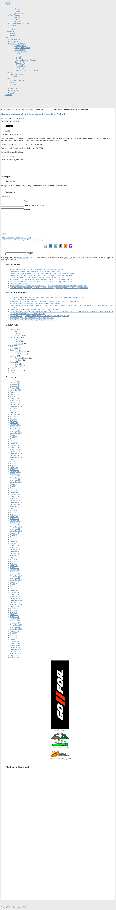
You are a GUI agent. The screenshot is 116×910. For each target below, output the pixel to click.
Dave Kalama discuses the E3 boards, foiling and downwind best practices (36, 277)
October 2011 (15, 553)
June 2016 (13, 439)
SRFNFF (17, 58)
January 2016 (15, 449)
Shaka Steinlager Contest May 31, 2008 (16, 238)
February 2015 (15, 472)
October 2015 (15, 455)
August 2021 (14, 392)
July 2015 (13, 461)
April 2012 (14, 541)
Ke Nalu (17, 54)
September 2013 (16, 506)
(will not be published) (34, 205)
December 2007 (15, 647)
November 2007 (16, 649)
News (7, 37)
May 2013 (13, 515)
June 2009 (13, 611)
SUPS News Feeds (21, 64)
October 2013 (15, 504)
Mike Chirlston (15, 301)
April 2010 (14, 590)
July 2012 (13, 535)
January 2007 (15, 658)
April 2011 (14, 566)
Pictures (13, 33)
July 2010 (13, 584)
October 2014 (15, 480)
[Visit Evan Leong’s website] (24, 118)
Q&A (16, 348)
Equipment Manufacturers (19, 23)
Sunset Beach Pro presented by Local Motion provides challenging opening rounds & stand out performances (49, 288)
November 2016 (16, 429)
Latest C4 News (20, 46)
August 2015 (14, 459)
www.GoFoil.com (60, 730)
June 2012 (13, 537)
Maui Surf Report (20, 66)
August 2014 (14, 484)
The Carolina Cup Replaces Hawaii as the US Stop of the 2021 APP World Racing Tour (41, 279)
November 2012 (16, 527)
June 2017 (13, 419)
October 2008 (15, 627)
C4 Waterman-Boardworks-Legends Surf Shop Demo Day (22, 240)
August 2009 (14, 606)
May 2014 (13, 490)
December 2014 (15, 476)
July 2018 (13, 408)
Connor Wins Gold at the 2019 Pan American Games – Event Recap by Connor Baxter (41, 282)
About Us (13, 89)
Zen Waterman (19, 50)
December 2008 (15, 623)
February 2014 (15, 496)
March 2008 (14, 641)
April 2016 (14, 443)
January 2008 (15, 645)
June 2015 (13, 464)
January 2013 (15, 523)
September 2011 (16, 555)
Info (6, 86)
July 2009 (13, 609)
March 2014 (14, 494)
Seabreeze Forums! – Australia (25, 60)
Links (12, 93)
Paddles (17, 11)
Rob (11, 299)
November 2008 (16, 625)
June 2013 (13, 513)
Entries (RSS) (6, 907)
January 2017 (15, 427)
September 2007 (16, 653)
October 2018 (15, 404)
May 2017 (13, 421)
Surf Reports (19, 68)
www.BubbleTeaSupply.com (60, 759)
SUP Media (9, 31)
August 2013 (14, 508)
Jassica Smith (14, 318)
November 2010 (16, 576)
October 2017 (15, 415)
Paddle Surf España (17, 305)
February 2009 (15, 619)
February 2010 (15, 594)
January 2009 (15, 621)
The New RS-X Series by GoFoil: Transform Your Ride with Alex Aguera (36, 269)
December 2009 (15, 598)
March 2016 (14, 445)
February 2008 (15, 643)
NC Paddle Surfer (20, 52)
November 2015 (16, 453)
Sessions (8, 72)
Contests (13, 84)
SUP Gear (9, 5)
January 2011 (14, 572)
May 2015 (13, 466)
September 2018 (16, 406)
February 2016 (15, 447)
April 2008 (14, 639)
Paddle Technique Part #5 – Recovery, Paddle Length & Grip (38, 303)
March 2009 (14, 617)
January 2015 (15, 474)
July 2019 (13, 396)
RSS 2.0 (69, 258)
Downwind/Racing (17, 74)
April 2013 (14, 517)
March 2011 (14, 568)
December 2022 (15, 386)
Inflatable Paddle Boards (19, 312)
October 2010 (15, 578)
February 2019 (15, 398)
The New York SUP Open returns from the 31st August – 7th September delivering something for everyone (48, 286)
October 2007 (15, 651)
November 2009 (16, 600)
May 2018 (13, 410)
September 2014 (16, 482)
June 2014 (13, 488)
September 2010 (16, 580)
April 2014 (14, 492)
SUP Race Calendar (17, 80)
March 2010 (14, 592)
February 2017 (15, 425)
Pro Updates (14, 42)
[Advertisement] (58, 167)
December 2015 (15, 451)
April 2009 (14, 615)
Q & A (12, 29)
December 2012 (15, 525)
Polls (11, 368)
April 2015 (14, 468)
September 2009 (16, 604)
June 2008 (13, 635)
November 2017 (16, 412)
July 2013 (13, 511)
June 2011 (13, 562)
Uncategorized (15, 370)
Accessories (18, 13)
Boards (17, 9)
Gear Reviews (15, 15)
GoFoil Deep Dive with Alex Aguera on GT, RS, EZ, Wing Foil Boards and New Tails (41, 275)
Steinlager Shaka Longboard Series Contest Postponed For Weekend (33, 114)
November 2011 (16, 551)
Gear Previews (15, 7)
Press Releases (15, 40)
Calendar (13, 372)
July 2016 (13, 437)
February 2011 (15, 570)
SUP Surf (13, 76)
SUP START (14, 297)
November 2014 (16, 478)
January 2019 (15, 400)
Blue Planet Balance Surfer (19, 284)
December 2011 (15, 549)
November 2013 (16, 502)
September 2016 (16, 433)
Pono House (18, 56)
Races (12, 82)
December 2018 (15, 402)
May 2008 (13, 637)
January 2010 (15, 596)
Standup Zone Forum (22, 48)
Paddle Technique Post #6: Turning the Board (41, 310)
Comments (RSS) (20, 907)
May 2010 (13, 588)
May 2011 (13, 564)
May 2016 (13, 441)
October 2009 (15, 602)
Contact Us (14, 91)
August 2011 (14, 557)
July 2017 (13, 417)
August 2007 (14, 656)
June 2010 (13, 586)
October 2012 (15, 529)
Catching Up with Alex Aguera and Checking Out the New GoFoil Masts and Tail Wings (42, 273)
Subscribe (8, 95)
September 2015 (16, 457)
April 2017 (14, 423)
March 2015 (14, 470)
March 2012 (14, 543)
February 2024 (15, 382)
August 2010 (14, 582)
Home (7, 3)
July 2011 (13, 560)
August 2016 (14, 435)
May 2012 (13, 539)
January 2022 (15, 388)
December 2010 (15, 574)
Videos (12, 35)
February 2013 (15, 521)
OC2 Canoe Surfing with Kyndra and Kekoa (38, 318)
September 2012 (16, 531)
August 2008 (14, 631)
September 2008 (16, 629)
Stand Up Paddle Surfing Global (26, 70)
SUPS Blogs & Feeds (17, 44)
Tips (6, 27)
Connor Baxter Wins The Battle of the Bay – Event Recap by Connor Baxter (50, 301)
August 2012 (14, 533)
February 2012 (15, 545)
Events (7, 78)
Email (7, 131)
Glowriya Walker (16, 310)
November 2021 (16, 390)
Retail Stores (14, 25)
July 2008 (13, 633)
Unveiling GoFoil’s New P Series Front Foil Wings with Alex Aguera (35, 271)
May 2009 (13, 613)
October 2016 (15, 431)
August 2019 (14, 394)
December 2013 (15, 500)
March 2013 (14, 519)
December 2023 (15, 384)
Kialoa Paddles (19, 62)
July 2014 (13, 486)
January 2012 (15, 547)
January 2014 (15, 498)
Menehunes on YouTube (60, 748)
